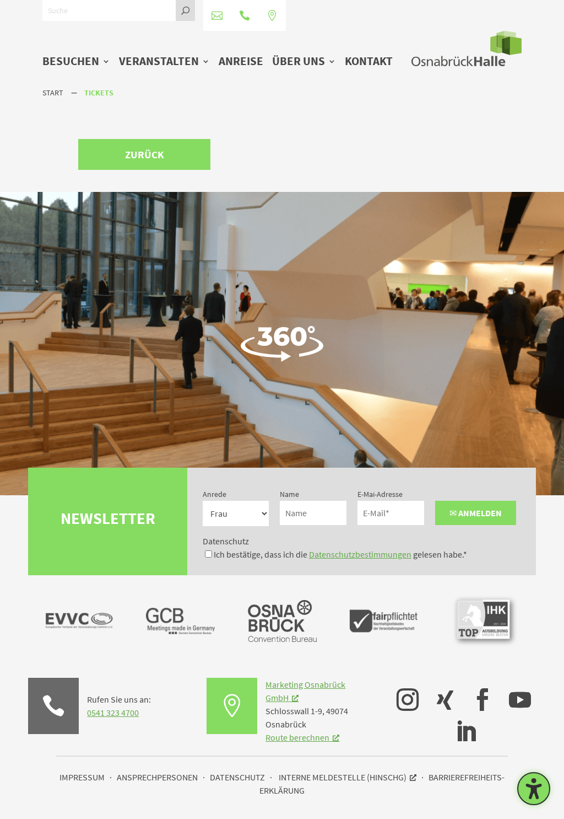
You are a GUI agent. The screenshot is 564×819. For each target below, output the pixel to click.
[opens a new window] (402, 691)
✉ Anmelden (475, 512)
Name (289, 494)
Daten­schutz (237, 777)
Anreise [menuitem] (241, 62)
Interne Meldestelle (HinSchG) (342, 777)
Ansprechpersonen (157, 777)
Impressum (82, 777)
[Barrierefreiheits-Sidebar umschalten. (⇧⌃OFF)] (533, 788)
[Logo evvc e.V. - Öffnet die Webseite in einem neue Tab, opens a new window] (79, 651)
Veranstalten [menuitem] (159, 62)
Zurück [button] (144, 154)
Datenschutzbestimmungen (360, 554)
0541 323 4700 (113, 712)
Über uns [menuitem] (298, 62)
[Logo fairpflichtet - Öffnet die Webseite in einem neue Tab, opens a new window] (383, 651)
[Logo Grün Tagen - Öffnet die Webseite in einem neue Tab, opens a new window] (282, 638)
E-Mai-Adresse (380, 494)
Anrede (214, 494)
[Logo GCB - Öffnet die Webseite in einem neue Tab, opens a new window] (180, 651)
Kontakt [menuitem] (369, 62)
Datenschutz (226, 541)
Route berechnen (297, 737)
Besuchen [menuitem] (70, 62)
